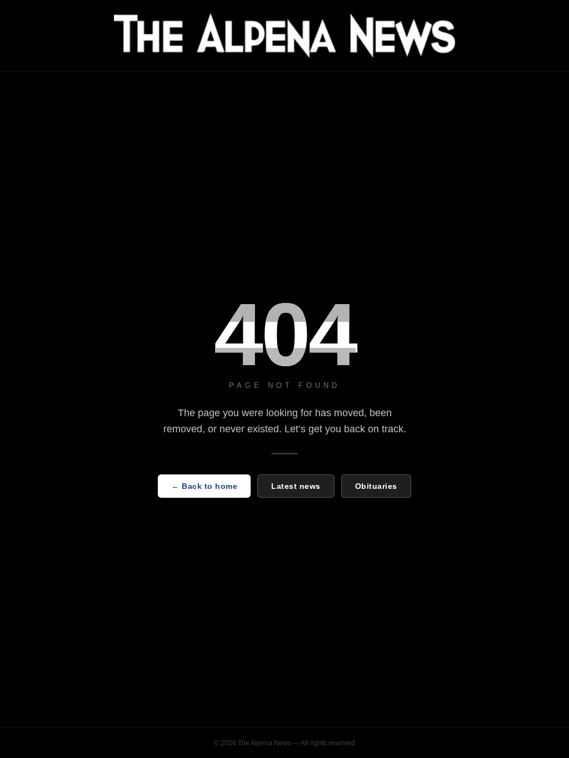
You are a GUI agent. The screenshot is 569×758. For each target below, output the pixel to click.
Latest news (296, 486)
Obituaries (376, 486)
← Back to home (204, 486)
